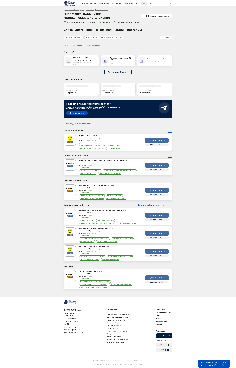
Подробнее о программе (156, 140)
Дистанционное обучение (71, 10)
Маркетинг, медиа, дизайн (116, 320)
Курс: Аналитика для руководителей (92, 246)
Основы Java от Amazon (88, 135)
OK (224, 364)
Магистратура (117, 3)
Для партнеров (161, 321)
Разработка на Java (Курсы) (74, 130)
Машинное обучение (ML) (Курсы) (76, 155)
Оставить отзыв (164, 335)
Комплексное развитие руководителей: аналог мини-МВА (100, 210)
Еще (149, 3)
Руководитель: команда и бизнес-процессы (95, 185)
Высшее (93, 3)
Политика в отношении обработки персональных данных (108, 360)
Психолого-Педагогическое (116, 323)
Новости (159, 318)
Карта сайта (160, 309)
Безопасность (112, 312)
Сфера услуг (111, 334)
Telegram (163, 345)
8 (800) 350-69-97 (69, 313)
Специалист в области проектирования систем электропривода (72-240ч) (82, 58)
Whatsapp (163, 350)
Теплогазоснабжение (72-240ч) (157, 59)
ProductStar (82, 140)
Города (158, 315)
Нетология (82, 165)
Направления (90, 10)
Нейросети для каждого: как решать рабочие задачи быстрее (101, 160)
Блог (158, 328)
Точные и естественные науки (117, 339)
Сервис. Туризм (112, 328)
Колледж (85, 3)
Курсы (144, 3)
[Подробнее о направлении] (169, 130)
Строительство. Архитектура (117, 331)
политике (213, 365)
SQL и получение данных (88, 271)
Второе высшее (104, 3)
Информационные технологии (117, 317)
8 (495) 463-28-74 (69, 315)
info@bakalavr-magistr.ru (72, 321)
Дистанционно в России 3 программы (151, 205)
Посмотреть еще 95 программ (118, 72)
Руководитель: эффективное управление (94, 228)
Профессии (160, 331)
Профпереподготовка (131, 3)
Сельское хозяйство (114, 325)
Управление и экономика (115, 342)
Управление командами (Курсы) (75, 180)
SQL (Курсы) (68, 266)
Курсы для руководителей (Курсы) (76, 205)
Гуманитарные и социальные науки (119, 314)
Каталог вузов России (164, 312)
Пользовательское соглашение (134, 360)
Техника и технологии (101, 10)
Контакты (159, 325)
